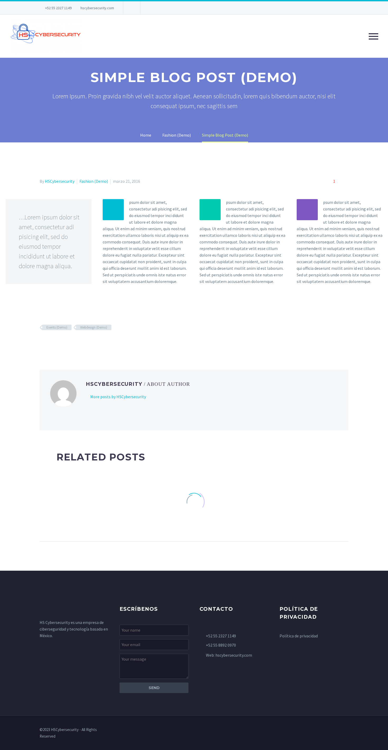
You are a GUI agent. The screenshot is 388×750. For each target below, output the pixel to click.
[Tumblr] (66, 343)
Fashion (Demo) (93, 181)
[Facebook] (43, 343)
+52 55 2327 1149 (58, 8)
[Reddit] (81, 343)
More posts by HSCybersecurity (118, 396)
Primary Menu (373, 36)
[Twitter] (51, 343)
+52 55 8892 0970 (221, 645)
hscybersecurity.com (97, 8)
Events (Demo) (56, 327)
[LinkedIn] (74, 343)
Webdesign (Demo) (93, 327)
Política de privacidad (299, 635)
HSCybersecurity (59, 181)
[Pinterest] (58, 343)
